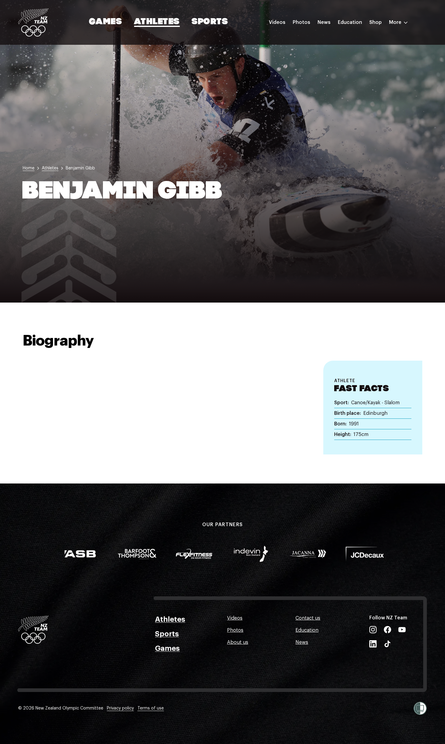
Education (350, 22)
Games (105, 22)
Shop (375, 22)
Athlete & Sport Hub (361, 52)
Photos (301, 22)
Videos (277, 22)
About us (237, 642)
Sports (210, 22)
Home (29, 168)
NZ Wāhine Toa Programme (369, 100)
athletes (50, 168)
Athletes (157, 22)
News (324, 22)
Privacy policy (120, 708)
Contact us (307, 618)
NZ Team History (357, 64)
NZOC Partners (355, 76)
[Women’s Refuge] (420, 708)
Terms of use (150, 708)
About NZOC (352, 40)
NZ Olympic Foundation (365, 88)
